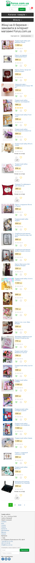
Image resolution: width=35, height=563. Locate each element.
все (19, 505)
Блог (2, 523)
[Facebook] (2, 559)
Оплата (3, 525)
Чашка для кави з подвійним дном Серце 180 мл (24, 86)
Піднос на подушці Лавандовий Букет (21, 56)
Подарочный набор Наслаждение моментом (23, 130)
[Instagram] (9, 559)
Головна (3, 521)
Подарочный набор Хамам (23, 438)
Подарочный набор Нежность (21, 164)
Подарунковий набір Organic (21, 219)
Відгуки (3, 532)
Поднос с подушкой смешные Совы (21, 453)
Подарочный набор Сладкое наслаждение (22, 424)
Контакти (4, 528)
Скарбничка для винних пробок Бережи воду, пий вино (23, 235)
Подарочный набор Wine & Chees (23, 144)
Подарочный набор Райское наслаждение (22, 101)
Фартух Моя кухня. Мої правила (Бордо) (22, 264)
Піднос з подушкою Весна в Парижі (23, 205)
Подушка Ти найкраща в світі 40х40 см (23, 185)
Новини (3, 527)
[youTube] (6, 559)
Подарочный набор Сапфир (21, 380)
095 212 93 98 (5, 543)
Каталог (3, 534)
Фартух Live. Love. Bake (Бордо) (22, 322)
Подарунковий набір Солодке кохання (21, 409)
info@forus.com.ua (6, 545)
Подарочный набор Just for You (24, 366)
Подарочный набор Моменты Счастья (21, 351)
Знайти (21, 9)
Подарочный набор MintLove (21, 467)
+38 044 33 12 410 (7, 541)
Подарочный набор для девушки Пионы (22, 41)
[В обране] (25, 51)
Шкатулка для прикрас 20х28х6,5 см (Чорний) (22, 482)
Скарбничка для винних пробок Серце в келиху (22, 250)
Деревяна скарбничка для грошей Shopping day (23, 337)
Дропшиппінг (5, 530)
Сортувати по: (15, 36)
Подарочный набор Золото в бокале (24, 279)
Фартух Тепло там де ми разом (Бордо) (23, 70)
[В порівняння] (21, 51)
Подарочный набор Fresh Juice (23, 115)
